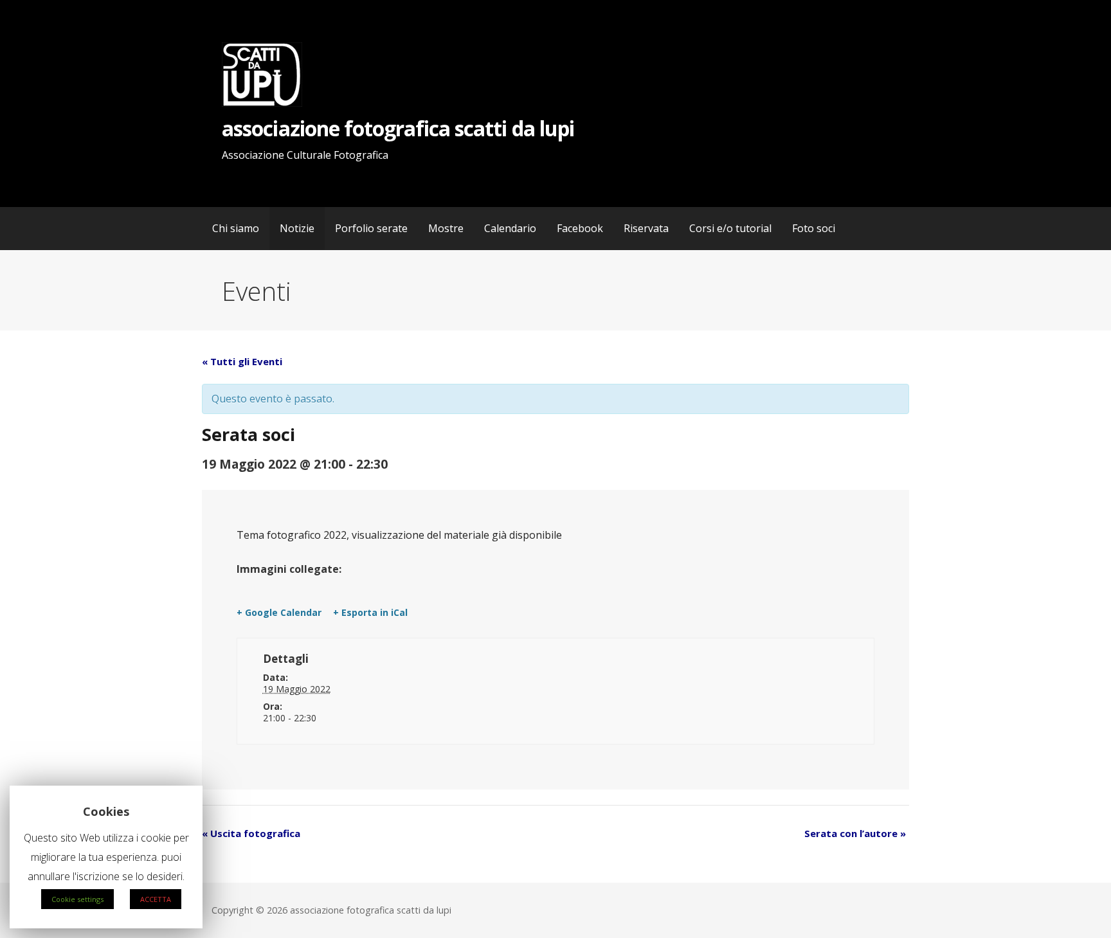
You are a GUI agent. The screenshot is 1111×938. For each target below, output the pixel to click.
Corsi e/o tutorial (730, 228)
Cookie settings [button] (77, 899)
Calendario (510, 228)
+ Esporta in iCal (370, 612)
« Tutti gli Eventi (242, 361)
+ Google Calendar (279, 612)
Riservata (646, 228)
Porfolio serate (371, 228)
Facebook (580, 228)
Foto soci (813, 228)
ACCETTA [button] (155, 899)
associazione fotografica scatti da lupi (398, 128)
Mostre (446, 228)
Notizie (297, 228)
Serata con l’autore (855, 833)
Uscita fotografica (251, 833)
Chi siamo (235, 228)
